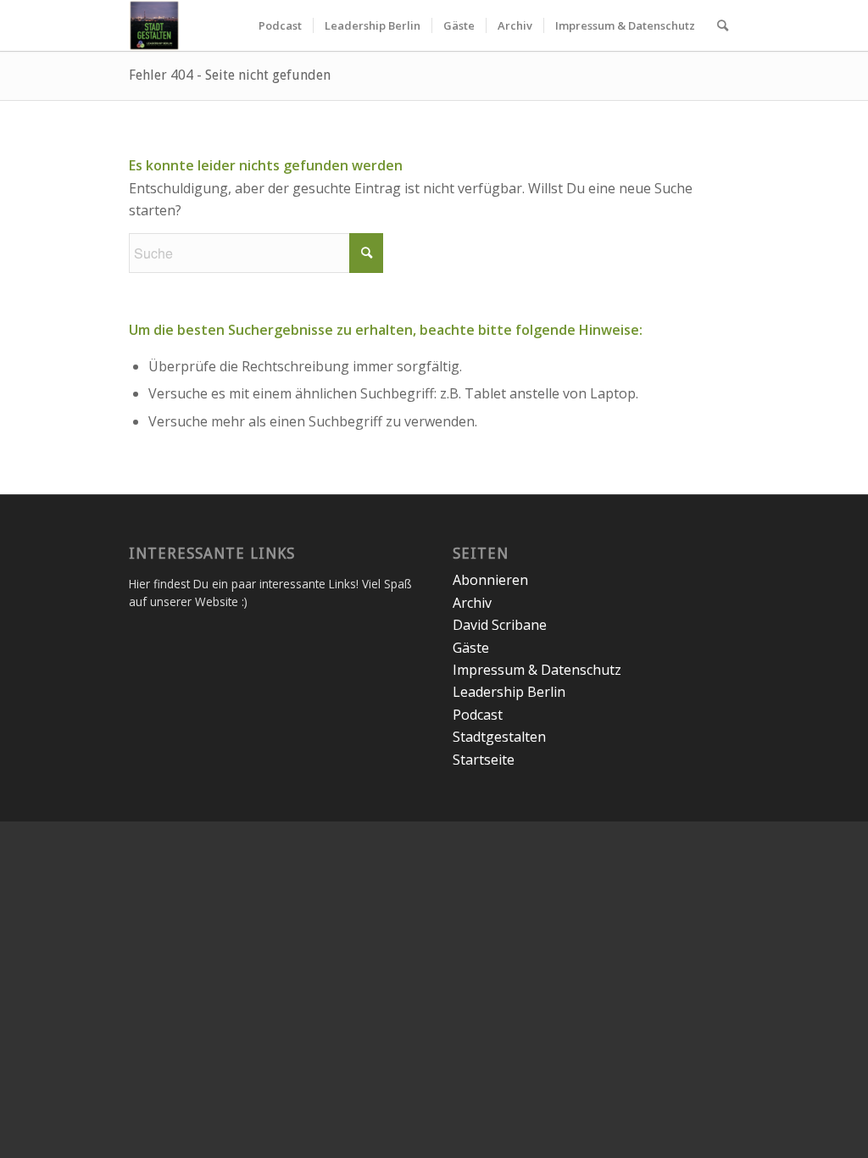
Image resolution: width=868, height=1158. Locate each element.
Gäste (471, 647)
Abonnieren (490, 580)
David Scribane (500, 624)
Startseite (484, 759)
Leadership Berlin (509, 691)
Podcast (478, 714)
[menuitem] (280, 25)
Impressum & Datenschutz (537, 669)
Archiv (472, 602)
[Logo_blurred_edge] (154, 25)
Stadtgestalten (499, 736)
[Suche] (722, 25)
